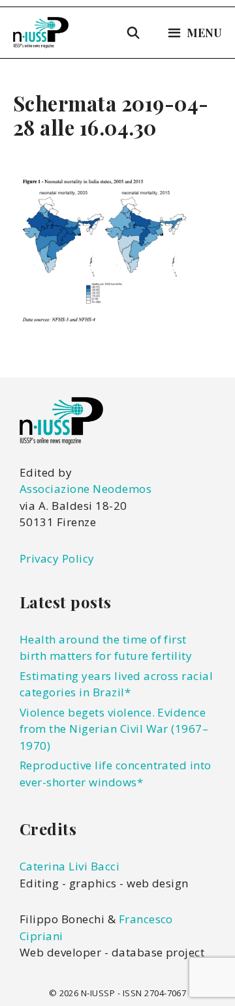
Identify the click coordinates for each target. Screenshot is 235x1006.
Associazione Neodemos (85, 488)
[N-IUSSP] (41, 32)
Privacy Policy (57, 558)
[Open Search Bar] (133, 32)
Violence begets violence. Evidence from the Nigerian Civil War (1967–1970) (114, 729)
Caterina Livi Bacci (69, 866)
